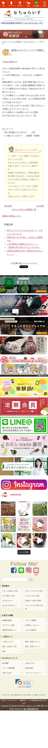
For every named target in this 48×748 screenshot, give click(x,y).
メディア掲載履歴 (8, 668)
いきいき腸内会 (30, 630)
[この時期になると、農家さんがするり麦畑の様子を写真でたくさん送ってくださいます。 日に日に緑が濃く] (40, 508)
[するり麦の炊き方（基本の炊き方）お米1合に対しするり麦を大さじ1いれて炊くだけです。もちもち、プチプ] (40, 540)
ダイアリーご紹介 (8, 625)
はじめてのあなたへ (9, 605)
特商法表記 (29, 668)
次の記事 (40, 206)
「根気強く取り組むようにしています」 (24, 247)
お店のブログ (30, 663)
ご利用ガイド (7, 637)
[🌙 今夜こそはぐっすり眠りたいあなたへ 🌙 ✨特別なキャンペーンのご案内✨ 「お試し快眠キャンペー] (24, 524)
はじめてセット (7, 601)
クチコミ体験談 (30, 620)
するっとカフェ (29, 42)
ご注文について (7, 642)
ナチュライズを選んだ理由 (34, 607)
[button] (24, 683)
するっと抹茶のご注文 (10, 591)
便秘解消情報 (7, 620)
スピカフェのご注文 (32, 596)
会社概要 (5, 663)
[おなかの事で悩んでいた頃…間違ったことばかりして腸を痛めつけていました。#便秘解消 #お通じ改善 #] (24, 508)
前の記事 (8, 206)
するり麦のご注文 (8, 596)
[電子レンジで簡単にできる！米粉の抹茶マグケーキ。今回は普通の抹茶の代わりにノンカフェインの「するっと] (8, 540)
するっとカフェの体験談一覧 (24, 209)
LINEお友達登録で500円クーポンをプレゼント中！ (22, 23)
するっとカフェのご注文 (34, 591)
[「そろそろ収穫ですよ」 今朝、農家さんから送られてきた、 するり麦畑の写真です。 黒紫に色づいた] (8, 508)
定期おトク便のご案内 (33, 601)
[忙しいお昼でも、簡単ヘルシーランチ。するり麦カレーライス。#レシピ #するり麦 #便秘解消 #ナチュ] (24, 540)
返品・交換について (32, 646)
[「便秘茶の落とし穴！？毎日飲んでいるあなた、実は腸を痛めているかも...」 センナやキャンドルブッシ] (8, 524)
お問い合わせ (7, 673)
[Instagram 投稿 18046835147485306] (40, 524)
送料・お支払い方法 (9, 646)
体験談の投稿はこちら (11, 216)
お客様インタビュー (32, 625)
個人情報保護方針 (30, 709)
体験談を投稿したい (9, 630)
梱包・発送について (32, 642)
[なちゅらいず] (24, 13)
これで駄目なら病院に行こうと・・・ (23, 244)
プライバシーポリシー (33, 673)
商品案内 (5, 586)
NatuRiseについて (10, 658)
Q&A (3, 651)
